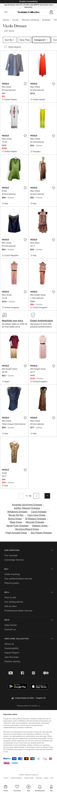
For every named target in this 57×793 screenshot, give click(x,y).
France (6, 778)
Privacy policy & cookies (27, 705)
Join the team (11, 657)
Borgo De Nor (16, 515)
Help (7, 620)
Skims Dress (15, 518)
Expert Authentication (41, 320)
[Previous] (21, 496)
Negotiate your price (12, 320)
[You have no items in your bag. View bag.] (51, 12)
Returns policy (11, 583)
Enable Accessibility (28, 1)
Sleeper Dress (40, 525)
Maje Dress (16, 522)
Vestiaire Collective (16, 639)
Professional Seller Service (18, 610)
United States (29, 778)
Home (6, 19)
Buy (6, 569)
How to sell (10, 597)
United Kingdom (16, 778)
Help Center (10, 625)
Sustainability (11, 648)
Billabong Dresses (17, 511)
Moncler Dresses (35, 522)
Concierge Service (14, 559)
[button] (51, 12)
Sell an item (10, 606)
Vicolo (15, 19)
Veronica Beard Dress (27, 529)
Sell (7, 592)
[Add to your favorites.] (25, 84)
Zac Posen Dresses (41, 532)
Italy (51, 778)
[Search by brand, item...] (6, 12)
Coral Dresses (38, 511)
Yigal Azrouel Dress (16, 532)
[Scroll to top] (47, 496)
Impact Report (11, 652)
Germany (39, 778)
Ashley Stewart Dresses (27, 508)
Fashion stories (12, 661)
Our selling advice (13, 601)
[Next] (36, 496)
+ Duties (38, 145)
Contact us (10, 629)
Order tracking (12, 574)
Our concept (10, 555)
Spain (46, 778)
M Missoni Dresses (35, 518)
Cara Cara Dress (36, 515)
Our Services (12, 550)
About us (9, 643)
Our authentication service (18, 578)
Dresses (46, 19)
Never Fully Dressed (17, 525)
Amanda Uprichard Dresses (27, 504)
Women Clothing (30, 19)
